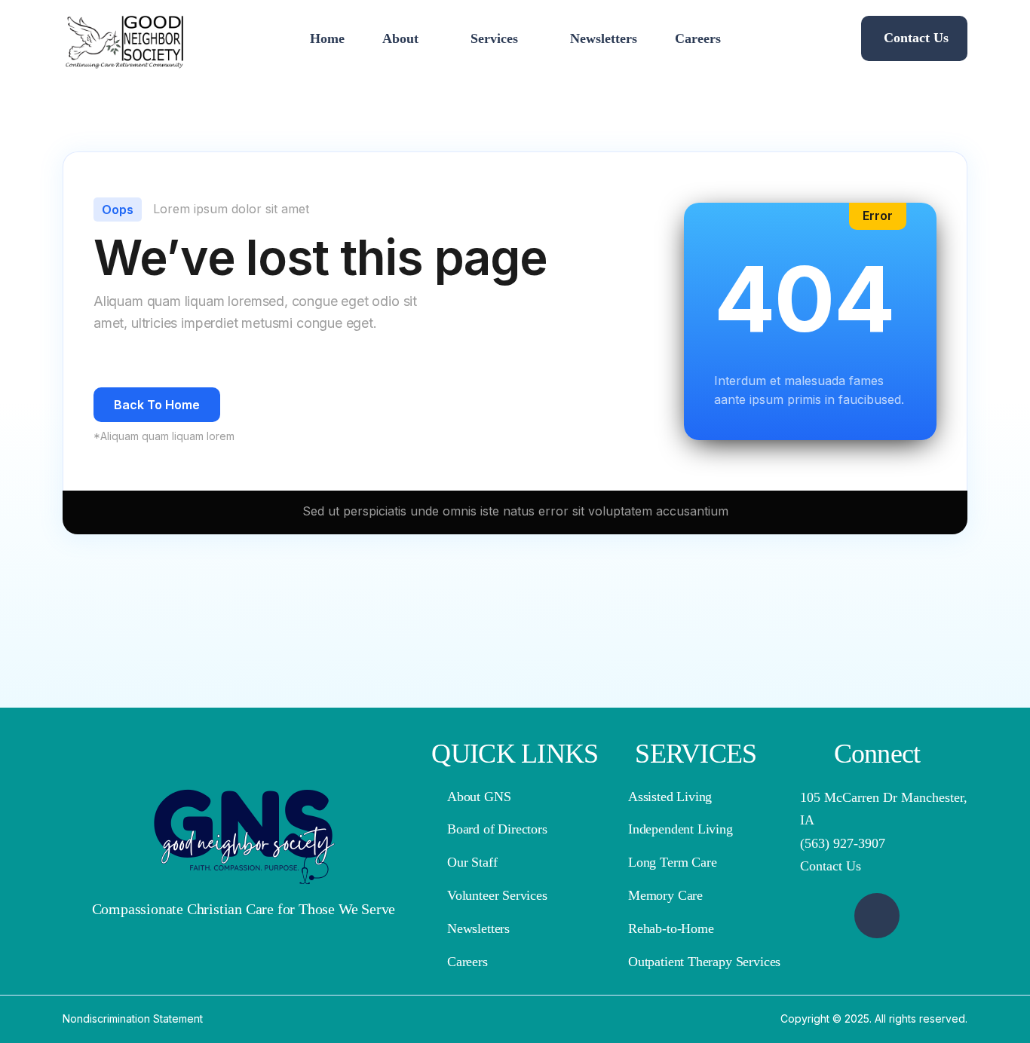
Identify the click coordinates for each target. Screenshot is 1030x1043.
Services (494, 38)
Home (327, 38)
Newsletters (603, 38)
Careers (698, 38)
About (400, 38)
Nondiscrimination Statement (133, 1018)
